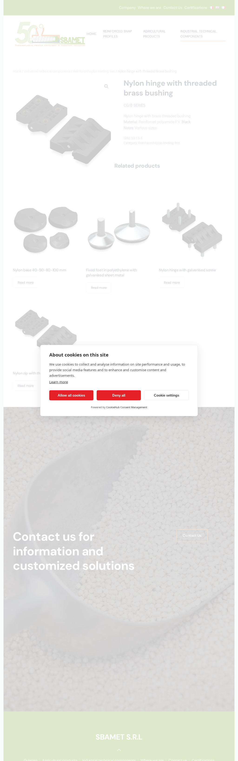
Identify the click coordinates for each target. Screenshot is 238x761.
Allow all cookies (71, 395)
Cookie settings (166, 395)
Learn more (58, 382)
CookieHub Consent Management (126, 407)
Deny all (118, 395)
